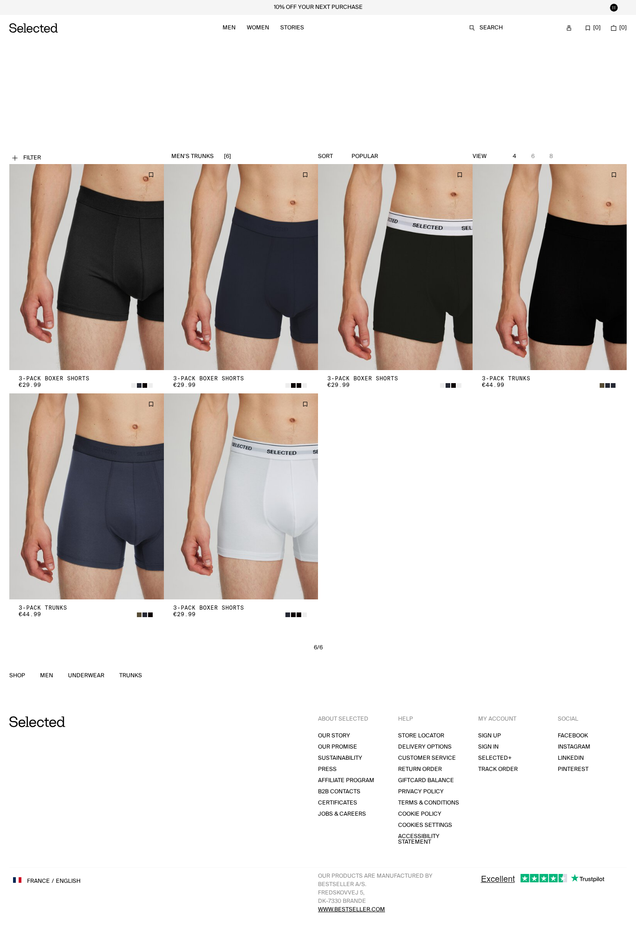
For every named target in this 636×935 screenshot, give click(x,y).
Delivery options (425, 747)
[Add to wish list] (151, 174)
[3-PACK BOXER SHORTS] (86, 267)
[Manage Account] (569, 28)
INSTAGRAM (574, 747)
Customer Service (427, 758)
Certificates (337, 803)
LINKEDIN (571, 758)
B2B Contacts (339, 792)
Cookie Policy (419, 814)
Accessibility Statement (419, 839)
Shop (17, 676)
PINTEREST (573, 769)
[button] (86, 267)
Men (229, 28)
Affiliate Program (346, 780)
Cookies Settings (425, 825)
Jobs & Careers (342, 814)
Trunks (130, 676)
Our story (334, 736)
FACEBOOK (573, 736)
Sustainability (340, 758)
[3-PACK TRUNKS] (550, 267)
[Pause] (613, 7)
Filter (32, 158)
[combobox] (386, 156)
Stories (292, 28)
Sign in (488, 747)
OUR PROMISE (337, 747)
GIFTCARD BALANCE (426, 780)
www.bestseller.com (351, 909)
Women (258, 28)
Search (491, 28)
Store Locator (421, 736)
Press (327, 769)
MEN (46, 676)
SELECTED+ (495, 758)
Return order (420, 769)
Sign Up (489, 736)
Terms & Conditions (428, 803)
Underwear (86, 676)
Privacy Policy (421, 792)
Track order (498, 769)
